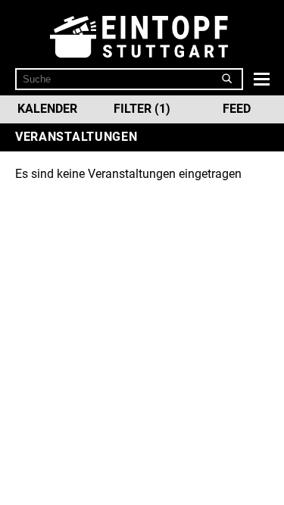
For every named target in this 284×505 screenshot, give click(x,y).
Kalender (47, 108)
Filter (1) (142, 108)
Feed (237, 108)
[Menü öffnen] (260, 79)
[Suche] (227, 78)
